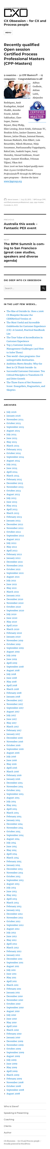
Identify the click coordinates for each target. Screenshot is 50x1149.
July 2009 (12, 1060)
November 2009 (15, 1045)
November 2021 (15, 565)
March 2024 (13, 475)
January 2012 (13, 955)
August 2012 (13, 928)
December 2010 (15, 996)
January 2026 (14, 415)
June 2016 (12, 760)
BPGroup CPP (39, 199)
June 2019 (12, 659)
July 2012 (11, 932)
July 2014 (11, 842)
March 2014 (13, 857)
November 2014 (15, 827)
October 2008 (14, 1086)
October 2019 (14, 644)
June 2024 (12, 468)
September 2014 (15, 835)
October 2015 (13, 790)
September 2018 (15, 666)
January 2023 (13, 520)
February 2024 (14, 479)
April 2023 (12, 509)
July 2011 (11, 970)
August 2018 (13, 670)
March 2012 (13, 947)
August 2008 (13, 1093)
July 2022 (11, 543)
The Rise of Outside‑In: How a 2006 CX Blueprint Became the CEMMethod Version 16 (25, 315)
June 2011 (11, 973)
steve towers (13, 199)
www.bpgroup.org (13, 181)
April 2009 (12, 1071)
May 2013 (11, 895)
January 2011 (13, 992)
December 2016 (15, 737)
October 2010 (13, 1003)
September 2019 (15, 648)
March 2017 (13, 726)
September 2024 (15, 457)
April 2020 (12, 625)
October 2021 (13, 569)
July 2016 (11, 756)
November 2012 (15, 917)
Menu (8, 32)
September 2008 (15, 1090)
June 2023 (12, 502)
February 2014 (14, 861)
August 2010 (13, 1011)
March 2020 (13, 629)
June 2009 (12, 1063)
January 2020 (14, 636)
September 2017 (15, 708)
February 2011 (14, 988)
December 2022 (15, 524)
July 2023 (11, 498)
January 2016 (13, 779)
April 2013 (12, 899)
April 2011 (12, 981)
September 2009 (15, 1052)
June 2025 (12, 438)
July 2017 (11, 715)
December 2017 (15, 700)
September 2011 (15, 962)
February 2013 (14, 906)
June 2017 (12, 719)
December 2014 (15, 824)
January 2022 (14, 558)
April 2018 (12, 685)
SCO (16, 205)
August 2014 (13, 839)
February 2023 (14, 517)
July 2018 (11, 674)
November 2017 (15, 704)
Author (7, 1132)
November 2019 (15, 640)
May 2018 (12, 681)
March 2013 (13, 902)
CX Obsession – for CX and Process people (25, 22)
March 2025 (13, 445)
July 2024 (11, 464)
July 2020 (11, 614)
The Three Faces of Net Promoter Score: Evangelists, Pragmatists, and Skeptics (26, 386)
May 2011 (11, 977)
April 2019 (12, 663)
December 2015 (15, 782)
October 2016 (14, 745)
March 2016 (13, 771)
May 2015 (12, 805)
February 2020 (14, 633)
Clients (7, 1126)
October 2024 (14, 453)
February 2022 (14, 554)
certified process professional (16, 202)
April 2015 (12, 809)
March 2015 (13, 812)
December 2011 (14, 958)
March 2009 (13, 1075)
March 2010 (13, 1030)
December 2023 (15, 483)
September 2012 (15, 925)
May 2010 (12, 1022)
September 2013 (15, 880)
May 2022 (12, 546)
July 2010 (11, 1015)
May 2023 (12, 505)
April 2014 (12, 854)
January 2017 (13, 734)
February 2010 (14, 1033)
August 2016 (13, 752)
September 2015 (15, 794)
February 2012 (14, 951)
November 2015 (15, 786)
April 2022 (12, 550)
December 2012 (15, 914)
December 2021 (15, 561)
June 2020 (12, 618)
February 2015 (14, 816)
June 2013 (12, 891)
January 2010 (13, 1037)
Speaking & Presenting (16, 1113)
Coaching (9, 1119)
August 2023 (13, 494)
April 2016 (12, 767)
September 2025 (15, 427)
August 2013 (13, 884)
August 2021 (13, 576)
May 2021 (12, 588)
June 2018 (12, 678)
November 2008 (15, 1082)
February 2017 (14, 730)
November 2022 (15, 528)
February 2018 (14, 693)
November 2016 (15, 741)
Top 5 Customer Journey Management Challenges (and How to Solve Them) (25, 349)
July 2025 (11, 434)
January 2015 (13, 820)
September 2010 (15, 1007)
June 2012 (12, 936)
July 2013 (11, 887)
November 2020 (15, 603)
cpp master (39, 202)
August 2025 (13, 430)
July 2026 (12, 412)
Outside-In (8, 205)
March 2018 (13, 689)
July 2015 (11, 801)
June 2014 (12, 846)
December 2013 (15, 869)
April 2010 (12, 1026)
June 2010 (12, 1018)
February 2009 (14, 1078)
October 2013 (13, 876)
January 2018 (13, 696)
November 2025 (15, 419)
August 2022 (13, 539)
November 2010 (15, 1000)
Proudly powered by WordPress (17, 1144)
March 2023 (13, 513)
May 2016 (12, 764)
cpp (31, 202)
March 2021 (13, 591)
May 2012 (12, 940)
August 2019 (13, 651)
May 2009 (12, 1067)
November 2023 (15, 487)
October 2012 (13, 921)
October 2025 (14, 423)
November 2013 (15, 872)
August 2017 (13, 711)
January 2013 (13, 910)
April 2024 (12, 472)
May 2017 (11, 723)
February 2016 (14, 775)
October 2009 (14, 1048)
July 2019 (11, 655)
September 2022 (15, 535)
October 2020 (14, 606)
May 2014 (12, 850)
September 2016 (15, 749)
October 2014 (13, 831)
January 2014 (13, 865)
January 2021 (13, 595)
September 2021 (15, 573)
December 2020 (15, 599)
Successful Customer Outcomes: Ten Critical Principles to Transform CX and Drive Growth (26, 375)
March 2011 (12, 985)
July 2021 (11, 580)
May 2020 (12, 621)
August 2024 (13, 460)
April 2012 (12, 943)
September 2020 (15, 610)
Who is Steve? (11, 1106)
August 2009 (13, 1056)
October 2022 (14, 531)
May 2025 (12, 442)
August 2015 (13, 797)
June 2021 (12, 584)
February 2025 (14, 449)
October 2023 (14, 490)
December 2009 (15, 1041)
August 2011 (13, 966)
